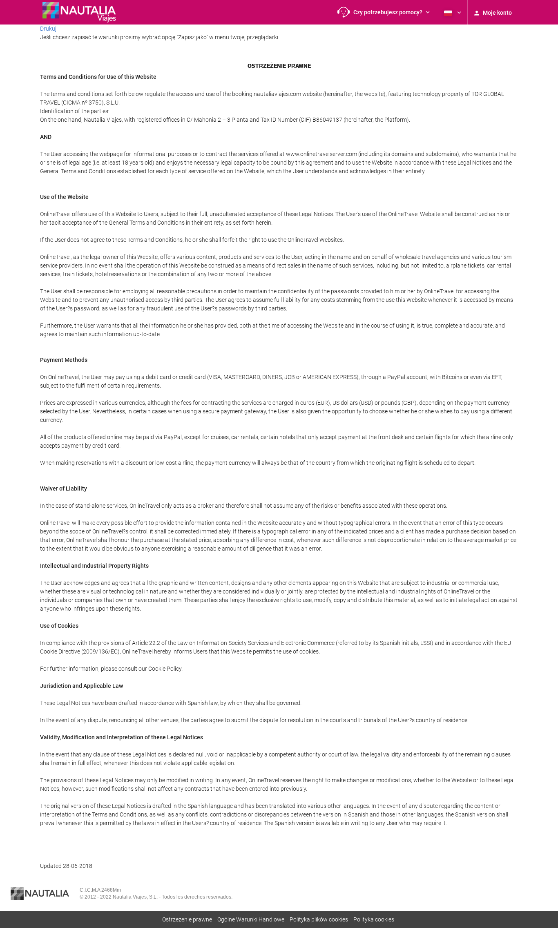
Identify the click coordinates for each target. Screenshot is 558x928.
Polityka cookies (373, 919)
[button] (383, 12)
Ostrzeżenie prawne (187, 919)
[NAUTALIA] (83, 12)
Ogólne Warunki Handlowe (250, 919)
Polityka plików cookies (319, 919)
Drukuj (48, 28)
